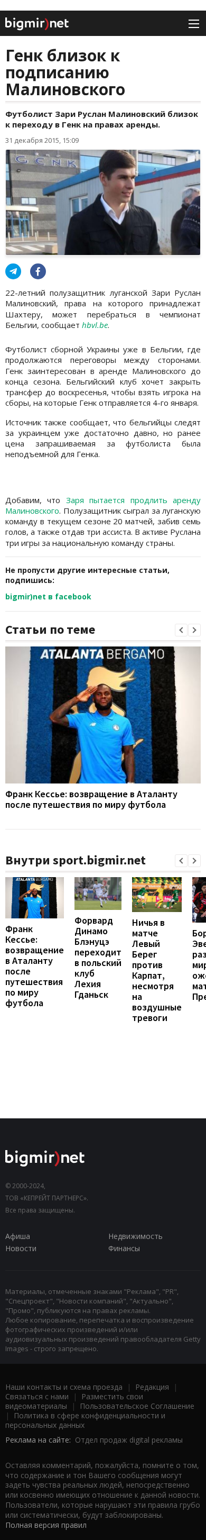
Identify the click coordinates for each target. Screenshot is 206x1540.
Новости (20, 1248)
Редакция (152, 1387)
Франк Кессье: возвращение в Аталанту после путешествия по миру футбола (91, 799)
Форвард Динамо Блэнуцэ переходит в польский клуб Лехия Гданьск (97, 957)
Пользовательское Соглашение (137, 1406)
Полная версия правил (46, 1525)
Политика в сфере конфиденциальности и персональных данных (85, 1420)
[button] (181, 630)
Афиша (17, 1236)
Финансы (124, 1248)
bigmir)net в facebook (48, 596)
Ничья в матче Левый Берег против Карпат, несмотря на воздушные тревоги (157, 970)
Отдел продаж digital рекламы (129, 1440)
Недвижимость (135, 1236)
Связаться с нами (37, 1396)
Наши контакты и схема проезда (64, 1387)
